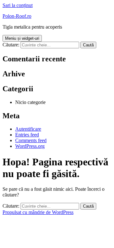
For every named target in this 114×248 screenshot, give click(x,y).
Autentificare (28, 129)
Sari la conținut (18, 5)
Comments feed (31, 140)
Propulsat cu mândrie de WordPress (38, 212)
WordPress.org (30, 146)
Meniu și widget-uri (22, 38)
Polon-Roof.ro (17, 16)
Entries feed (27, 134)
